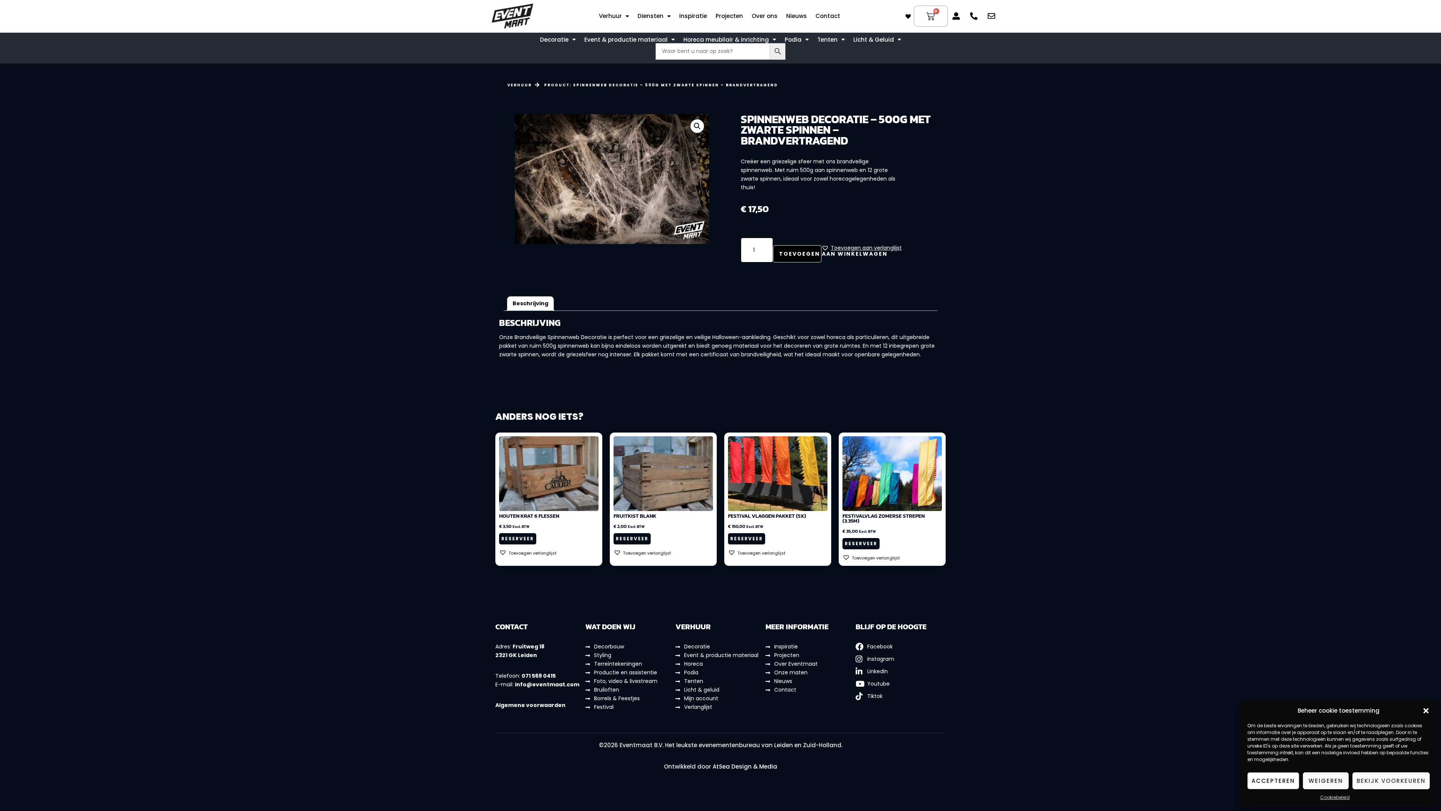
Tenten (827, 39)
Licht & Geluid (873, 39)
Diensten (650, 16)
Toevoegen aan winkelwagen (800, 254)
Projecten (729, 16)
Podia (793, 39)
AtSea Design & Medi (743, 766)
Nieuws (796, 16)
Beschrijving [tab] (530, 303)
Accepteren (1273, 781)
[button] (1426, 711)
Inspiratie (693, 16)
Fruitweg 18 (529, 646)
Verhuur (610, 16)
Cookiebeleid (1335, 797)
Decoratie (554, 39)
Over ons (765, 16)
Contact (827, 16)
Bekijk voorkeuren (1391, 781)
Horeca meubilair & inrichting (726, 39)
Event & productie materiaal (626, 39)
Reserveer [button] (517, 538)
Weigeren (1326, 781)
